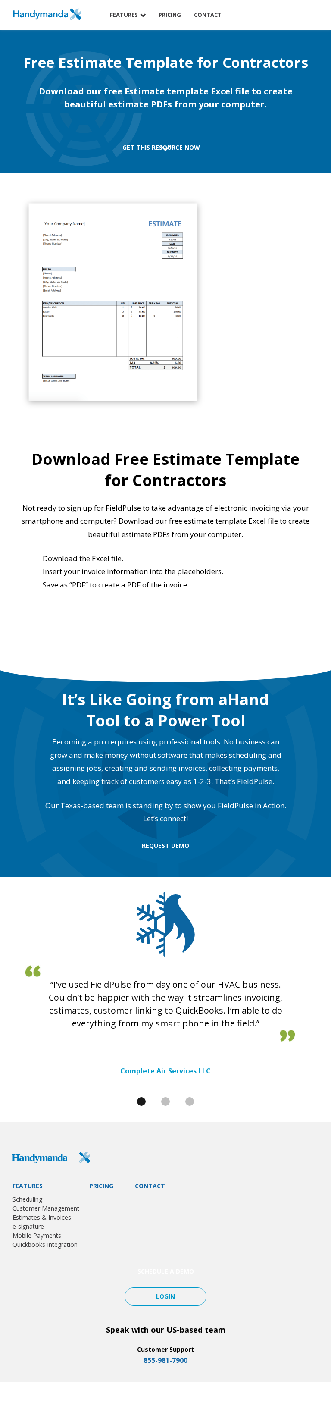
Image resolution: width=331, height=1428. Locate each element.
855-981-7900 (165, 1360)
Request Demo (165, 845)
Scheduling (27, 1199)
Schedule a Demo (279, 15)
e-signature (28, 1226)
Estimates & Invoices (41, 1217)
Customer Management (45, 1208)
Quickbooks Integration (45, 1244)
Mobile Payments (36, 1235)
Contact (208, 15)
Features (124, 15)
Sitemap (298, 1405)
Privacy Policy (259, 1405)
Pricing (170, 15)
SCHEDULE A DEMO (165, 1271)
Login (165, 1296)
